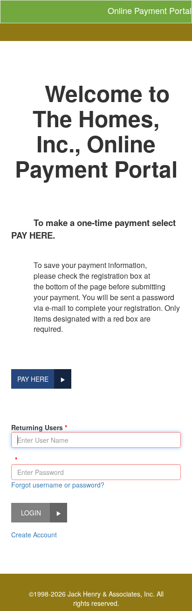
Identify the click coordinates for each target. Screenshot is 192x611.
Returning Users (37, 427)
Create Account (34, 534)
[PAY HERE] (62, 379)
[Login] (58, 512)
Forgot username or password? (57, 484)
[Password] (14, 459)
